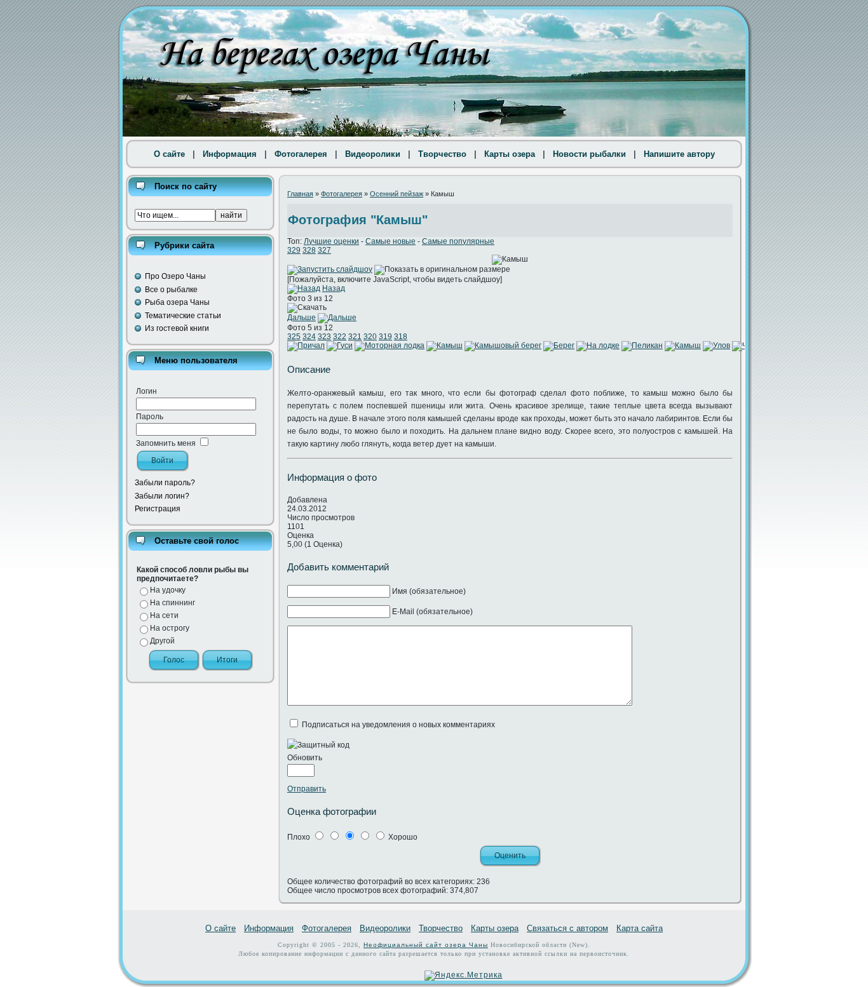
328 (309, 250)
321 (355, 336)
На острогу (169, 628)
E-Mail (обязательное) (432, 611)
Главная (300, 194)
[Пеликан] (642, 345)
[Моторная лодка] (389, 345)
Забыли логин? (162, 496)
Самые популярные (458, 241)
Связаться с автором (567, 928)
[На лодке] (598, 345)
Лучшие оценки (331, 241)
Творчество (442, 154)
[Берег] (558, 345)
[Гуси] (340, 345)
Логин (146, 391)
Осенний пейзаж (396, 194)
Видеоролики (372, 154)
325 (294, 336)
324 (309, 336)
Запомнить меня (166, 443)
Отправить (306, 788)
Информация (230, 154)
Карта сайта (639, 928)
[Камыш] (444, 345)
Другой (162, 640)
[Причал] (306, 345)
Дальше (301, 317)
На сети (164, 615)
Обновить (304, 757)
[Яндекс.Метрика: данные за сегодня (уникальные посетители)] (463, 975)
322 (339, 336)
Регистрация (157, 508)
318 (400, 336)
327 (324, 250)
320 (370, 336)
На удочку (168, 590)
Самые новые (390, 241)
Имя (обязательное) (429, 591)
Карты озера (509, 154)
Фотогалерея (301, 154)
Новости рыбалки (589, 154)
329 (294, 250)
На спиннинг (172, 602)
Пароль (149, 416)
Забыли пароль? (165, 482)
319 (385, 336)
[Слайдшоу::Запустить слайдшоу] (329, 269)
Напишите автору (679, 154)
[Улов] (716, 345)
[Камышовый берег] (503, 345)
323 (324, 336)
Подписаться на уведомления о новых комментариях (398, 724)
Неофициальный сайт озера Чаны (425, 944)
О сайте (169, 154)
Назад (333, 288)
